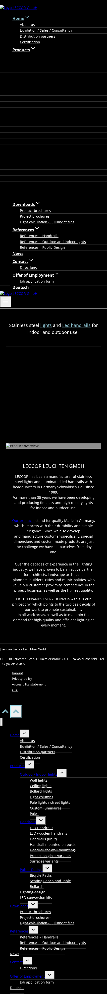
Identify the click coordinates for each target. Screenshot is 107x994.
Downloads (19, 906)
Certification (30, 42)
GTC (15, 689)
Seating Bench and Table (50, 880)
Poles (34, 813)
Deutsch (20, 287)
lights (46, 325)
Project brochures (35, 216)
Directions (28, 267)
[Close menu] (1, 722)
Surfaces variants (44, 861)
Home (15, 735)
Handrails (28, 821)
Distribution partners (37, 36)
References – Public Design (42, 247)
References (19, 931)
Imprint (17, 673)
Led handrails (76, 325)
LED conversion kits (36, 897)
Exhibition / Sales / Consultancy (46, 30)
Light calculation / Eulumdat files (47, 222)
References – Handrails (39, 235)
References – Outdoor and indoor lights (53, 241)
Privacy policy (22, 678)
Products (17, 765)
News (17, 253)
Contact (16, 962)
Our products (23, 520)
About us (27, 24)
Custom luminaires (45, 808)
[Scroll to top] (5, 712)
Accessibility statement (29, 684)
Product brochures (35, 210)
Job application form (37, 281)
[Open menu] (5, 301)
